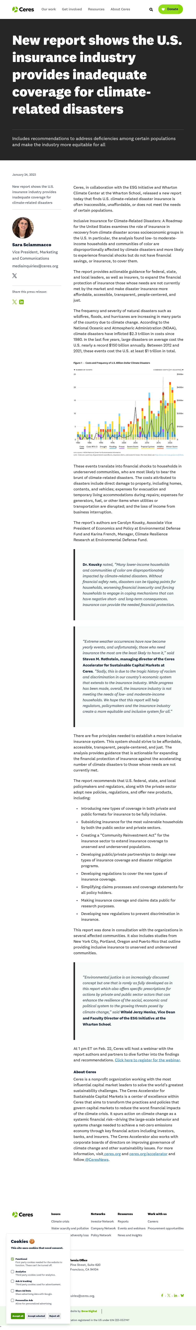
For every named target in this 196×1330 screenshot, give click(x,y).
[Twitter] (169, 1296)
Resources (96, 9)
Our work (49, 9)
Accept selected (36, 1316)
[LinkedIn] (175, 1296)
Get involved (72, 9)
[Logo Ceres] (23, 9)
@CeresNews (96, 1160)
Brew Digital (89, 1311)
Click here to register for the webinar (147, 1060)
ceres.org (112, 1154)
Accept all (17, 1316)
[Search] (151, 9)
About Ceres (120, 9)
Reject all (54, 1316)
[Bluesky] (181, 1296)
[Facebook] (162, 1296)
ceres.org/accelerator (148, 1154)
